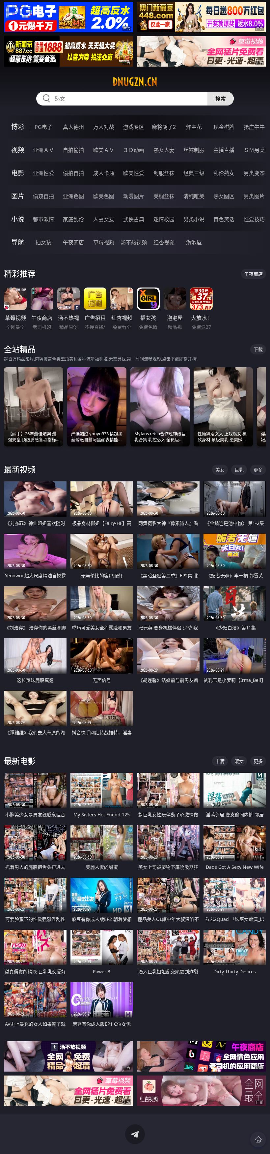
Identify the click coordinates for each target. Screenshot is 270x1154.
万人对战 (103, 127)
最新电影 (20, 760)
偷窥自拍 (43, 196)
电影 (17, 172)
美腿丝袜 (164, 196)
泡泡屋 (194, 242)
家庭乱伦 (73, 219)
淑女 (239, 761)
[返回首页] (258, 1139)
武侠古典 (133, 219)
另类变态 (254, 173)
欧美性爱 (133, 173)
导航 (17, 242)
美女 (220, 470)
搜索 (220, 98)
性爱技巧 (254, 219)
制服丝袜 (164, 173)
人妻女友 (103, 219)
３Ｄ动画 (133, 150)
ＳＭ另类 (254, 150)
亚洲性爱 (43, 173)
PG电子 (43, 127)
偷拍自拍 (73, 173)
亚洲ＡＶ (43, 150)
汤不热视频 (134, 242)
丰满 (220, 761)
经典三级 (193, 173)
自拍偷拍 (73, 150)
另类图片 (254, 196)
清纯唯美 (193, 196)
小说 (17, 219)
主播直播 (223, 150)
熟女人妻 (164, 150)
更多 (258, 470)
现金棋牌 (223, 127)
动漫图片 (133, 196)
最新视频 (20, 469)
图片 (17, 196)
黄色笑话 (223, 219)
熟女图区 (223, 196)
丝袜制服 (193, 150)
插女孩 (43, 242)
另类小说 (193, 219)
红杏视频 (164, 242)
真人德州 (73, 127)
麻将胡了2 (164, 127)
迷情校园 (164, 219)
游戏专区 (133, 127)
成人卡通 (103, 173)
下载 (258, 349)
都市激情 (43, 219)
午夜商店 (73, 242)
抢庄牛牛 (254, 127)
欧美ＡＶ (103, 150)
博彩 (17, 126)
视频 (17, 149)
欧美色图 (103, 196)
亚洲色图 (73, 196)
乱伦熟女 (223, 173)
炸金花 (194, 127)
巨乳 (239, 470)
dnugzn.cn (135, 81)
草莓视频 (103, 242)
